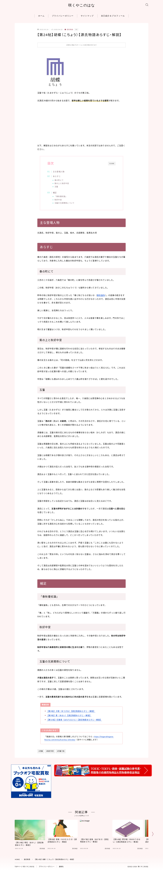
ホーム (41, 16)
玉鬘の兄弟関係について (64, 203)
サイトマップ (87, 16)
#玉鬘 (41, 751)
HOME (17, 859)
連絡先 (61, 866)
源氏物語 (70, 29)
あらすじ (57, 176)
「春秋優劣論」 (61, 196)
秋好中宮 (58, 200)
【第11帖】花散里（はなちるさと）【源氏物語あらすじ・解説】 (74, 720)
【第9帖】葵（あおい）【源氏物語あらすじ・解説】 (69, 715)
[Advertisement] (81, 123)
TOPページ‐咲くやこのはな (24, 866)
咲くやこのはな (81, 5)
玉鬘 (56, 187)
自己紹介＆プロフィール (113, 16)
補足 (55, 193)
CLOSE (111, 163)
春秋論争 (101, 295)
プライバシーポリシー (63, 16)
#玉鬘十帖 (60, 751)
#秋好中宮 (50, 751)
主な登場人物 (58, 172)
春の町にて (59, 180)
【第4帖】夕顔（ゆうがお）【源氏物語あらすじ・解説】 (71, 711)
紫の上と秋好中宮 (62, 183)
